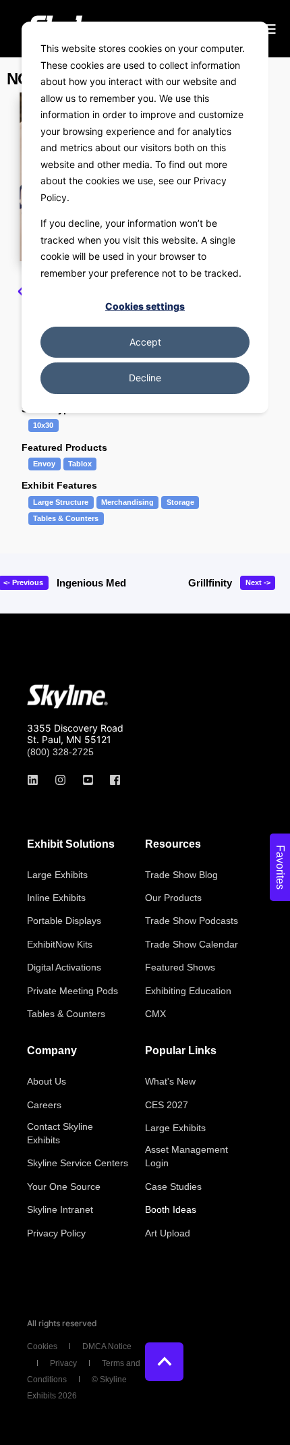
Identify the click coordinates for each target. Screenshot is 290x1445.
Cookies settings (145, 306)
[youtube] (88, 780)
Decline (145, 377)
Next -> (257, 582)
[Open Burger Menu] (269, 29)
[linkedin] (37, 780)
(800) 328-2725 (60, 751)
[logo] (67, 696)
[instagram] (60, 780)
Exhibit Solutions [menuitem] (71, 844)
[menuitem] (57, 874)
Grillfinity (210, 583)
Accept (145, 342)
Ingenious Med (91, 583)
